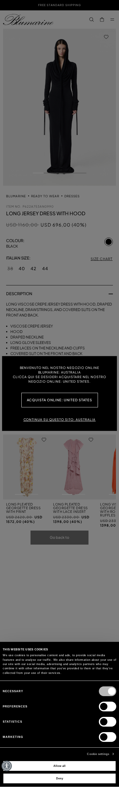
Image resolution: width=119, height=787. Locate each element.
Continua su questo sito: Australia (59, 419)
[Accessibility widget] (7, 766)
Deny (59, 778)
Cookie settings (98, 754)
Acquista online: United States (59, 400)
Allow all (59, 765)
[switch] (107, 706)
